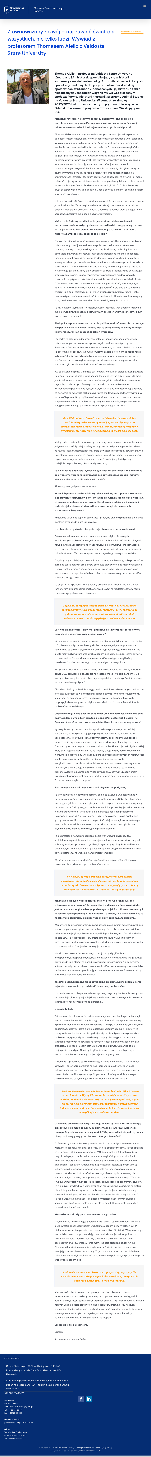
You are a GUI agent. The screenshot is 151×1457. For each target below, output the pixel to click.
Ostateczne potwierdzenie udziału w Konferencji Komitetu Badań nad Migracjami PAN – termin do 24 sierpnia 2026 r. (37, 1382)
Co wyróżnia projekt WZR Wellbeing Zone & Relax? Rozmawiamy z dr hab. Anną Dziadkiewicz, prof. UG (33, 1368)
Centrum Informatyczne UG (89, 1451)
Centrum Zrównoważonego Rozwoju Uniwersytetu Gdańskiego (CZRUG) (82, 1448)
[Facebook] (81, 1399)
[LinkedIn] (89, 1399)
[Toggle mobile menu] (145, 5)
